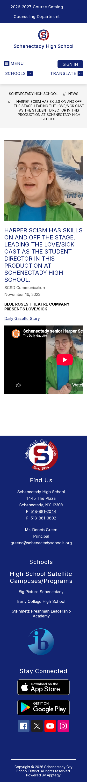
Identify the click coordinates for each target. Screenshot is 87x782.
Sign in (70, 64)
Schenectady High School (33, 94)
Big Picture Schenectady (41, 591)
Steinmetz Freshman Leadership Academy (41, 613)
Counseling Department (37, 16)
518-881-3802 (43, 518)
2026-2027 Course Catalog (37, 6)
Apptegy (54, 775)
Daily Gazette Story (22, 318)
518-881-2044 (44, 511)
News (73, 94)
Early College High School (41, 601)
